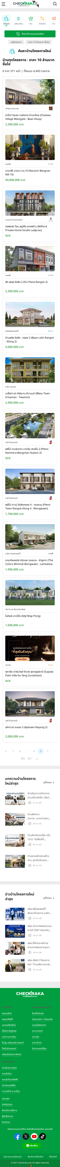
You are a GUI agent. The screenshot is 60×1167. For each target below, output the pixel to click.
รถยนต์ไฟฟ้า (7, 1019)
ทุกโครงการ (16, 42)
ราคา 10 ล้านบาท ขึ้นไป (38, 42)
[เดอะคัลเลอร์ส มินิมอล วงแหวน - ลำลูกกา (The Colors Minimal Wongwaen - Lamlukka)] (30, 538)
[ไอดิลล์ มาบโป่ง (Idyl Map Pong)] (30, 593)
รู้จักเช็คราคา (7, 1116)
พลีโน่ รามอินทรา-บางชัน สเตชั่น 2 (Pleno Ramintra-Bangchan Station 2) (26, 451)
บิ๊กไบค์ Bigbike (9, 1031)
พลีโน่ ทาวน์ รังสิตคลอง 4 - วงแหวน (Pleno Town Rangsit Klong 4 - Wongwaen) (27, 506)
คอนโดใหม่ (7, 1073)
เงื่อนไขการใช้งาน (9, 1110)
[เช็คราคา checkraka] (24, 4)
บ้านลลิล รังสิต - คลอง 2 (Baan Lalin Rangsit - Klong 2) (29, 339)
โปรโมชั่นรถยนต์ (9, 1048)
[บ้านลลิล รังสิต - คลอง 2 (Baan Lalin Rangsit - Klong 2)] (30, 315)
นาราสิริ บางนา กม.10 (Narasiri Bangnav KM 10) (27, 172)
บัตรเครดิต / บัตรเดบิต (42, 1019)
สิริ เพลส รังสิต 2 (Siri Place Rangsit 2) (26, 282)
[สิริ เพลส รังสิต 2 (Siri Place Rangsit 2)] (30, 259)
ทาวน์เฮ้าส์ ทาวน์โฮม (11, 1091)
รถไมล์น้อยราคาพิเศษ (11, 1054)
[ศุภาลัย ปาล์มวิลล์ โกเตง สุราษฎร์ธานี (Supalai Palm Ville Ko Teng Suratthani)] (30, 649)
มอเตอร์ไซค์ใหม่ (9, 1025)
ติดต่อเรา (6, 1122)
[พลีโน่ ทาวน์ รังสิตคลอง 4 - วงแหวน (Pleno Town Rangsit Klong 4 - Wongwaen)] (30, 482)
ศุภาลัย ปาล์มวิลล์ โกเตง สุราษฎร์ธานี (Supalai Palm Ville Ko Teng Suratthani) (29, 673)
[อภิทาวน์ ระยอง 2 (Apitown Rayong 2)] (30, 705)
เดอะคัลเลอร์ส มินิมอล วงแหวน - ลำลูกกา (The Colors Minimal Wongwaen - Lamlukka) (29, 562)
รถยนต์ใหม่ (7, 1013)
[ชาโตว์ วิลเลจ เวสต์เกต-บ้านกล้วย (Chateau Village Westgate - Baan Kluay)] (30, 92)
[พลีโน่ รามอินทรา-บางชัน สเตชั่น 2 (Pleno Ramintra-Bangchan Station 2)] (30, 426)
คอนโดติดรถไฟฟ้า (10, 1079)
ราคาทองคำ (37, 1031)
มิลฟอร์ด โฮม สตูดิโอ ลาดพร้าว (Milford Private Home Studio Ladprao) (26, 228)
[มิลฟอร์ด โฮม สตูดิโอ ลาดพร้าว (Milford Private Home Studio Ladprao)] (30, 204)
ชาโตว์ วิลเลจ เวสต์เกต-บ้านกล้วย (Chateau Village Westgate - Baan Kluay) (28, 117)
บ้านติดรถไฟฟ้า (9, 1085)
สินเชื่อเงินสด (38, 1013)
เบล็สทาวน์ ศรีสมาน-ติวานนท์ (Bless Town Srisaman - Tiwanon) (27, 395)
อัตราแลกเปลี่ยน (39, 1048)
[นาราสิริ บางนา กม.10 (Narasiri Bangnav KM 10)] (30, 148)
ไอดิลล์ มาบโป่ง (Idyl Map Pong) (22, 616)
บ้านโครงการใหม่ (9, 1067)
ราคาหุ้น (35, 1036)
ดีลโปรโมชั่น (7, 1104)
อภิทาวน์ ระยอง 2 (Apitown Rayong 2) (26, 727)
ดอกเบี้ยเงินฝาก (39, 1025)
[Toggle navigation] (3, 4)
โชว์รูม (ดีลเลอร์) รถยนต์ (13, 1042)
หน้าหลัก (5, 1098)
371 (30, 758)
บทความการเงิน (9, 1036)
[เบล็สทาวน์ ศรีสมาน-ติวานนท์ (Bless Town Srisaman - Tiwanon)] (30, 371)
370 (23, 758)
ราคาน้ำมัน (37, 1042)
